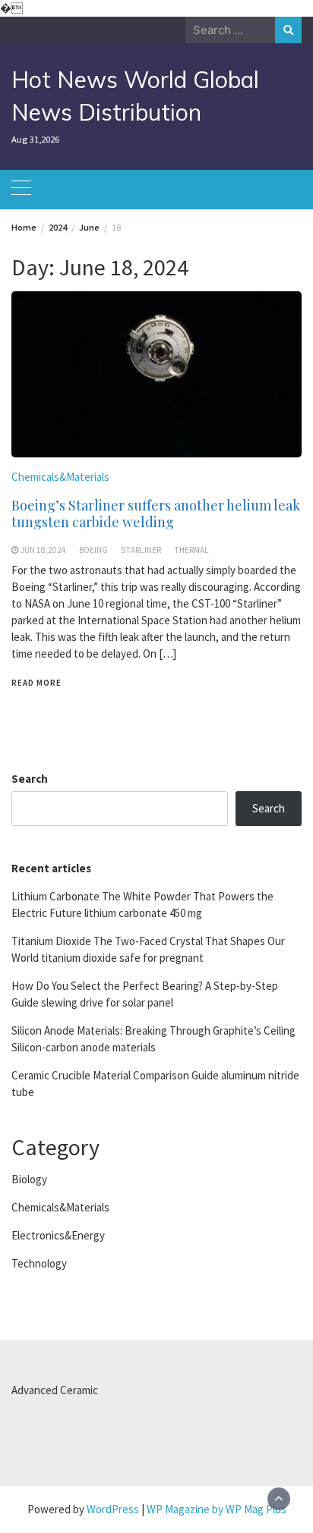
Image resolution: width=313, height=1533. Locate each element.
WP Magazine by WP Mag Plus (216, 1509)
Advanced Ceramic (54, 1390)
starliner (141, 550)
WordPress (113, 1509)
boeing (93, 550)
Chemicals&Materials (60, 477)
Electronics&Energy (58, 1235)
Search (29, 778)
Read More (36, 682)
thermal (191, 550)
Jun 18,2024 (43, 550)
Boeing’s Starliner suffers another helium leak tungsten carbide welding (155, 513)
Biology (29, 1179)
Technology (39, 1263)
